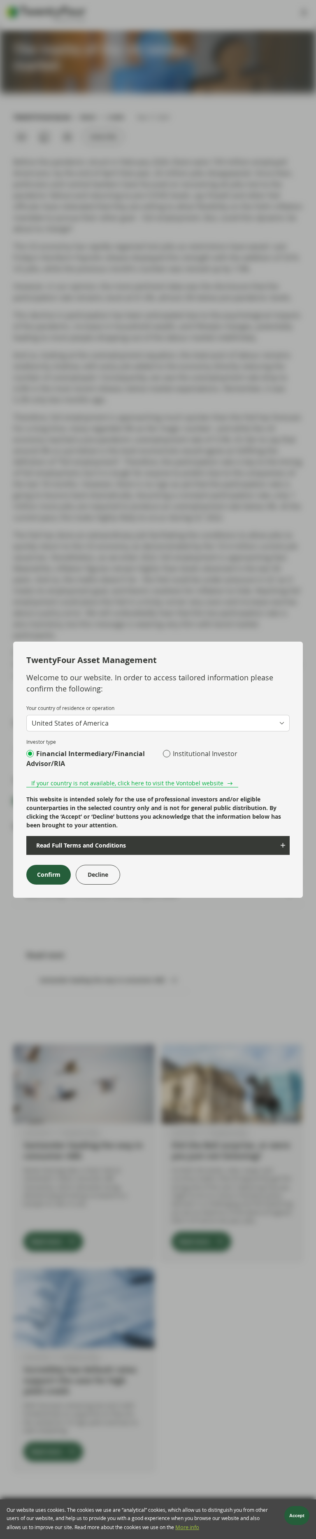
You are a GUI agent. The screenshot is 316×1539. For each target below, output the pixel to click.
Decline (98, 874)
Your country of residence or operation (70, 708)
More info (187, 1527)
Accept (296, 1515)
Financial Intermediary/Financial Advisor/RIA (85, 758)
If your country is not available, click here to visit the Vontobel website (127, 783)
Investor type (41, 741)
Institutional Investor (205, 753)
